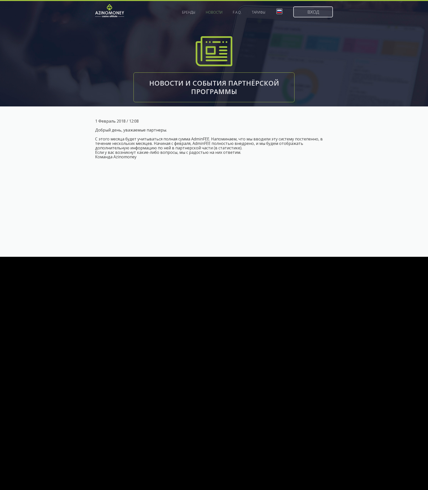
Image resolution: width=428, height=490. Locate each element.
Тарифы (259, 12)
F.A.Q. (237, 12)
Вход (313, 12)
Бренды (188, 12)
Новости (214, 12)
